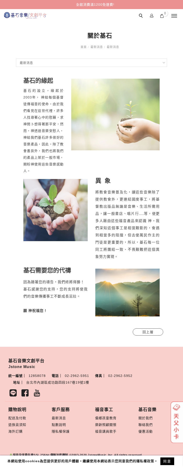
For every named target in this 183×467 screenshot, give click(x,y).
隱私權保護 (61, 431)
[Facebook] (26, 394)
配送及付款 (17, 418)
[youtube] (38, 394)
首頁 (84, 47)
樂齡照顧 (102, 425)
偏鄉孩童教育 (106, 418)
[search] (141, 16)
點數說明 (59, 425)
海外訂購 (15, 431)
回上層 (148, 332)
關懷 (113, 425)
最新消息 (97, 47)
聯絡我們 (145, 425)
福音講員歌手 (106, 431)
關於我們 (145, 418)
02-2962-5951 (77, 376)
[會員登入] (152, 15)
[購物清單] (162, 15)
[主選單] (174, 16)
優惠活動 (145, 431)
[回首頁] (25, 15)
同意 (167, 461)
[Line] (14, 394)
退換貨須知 (17, 425)
